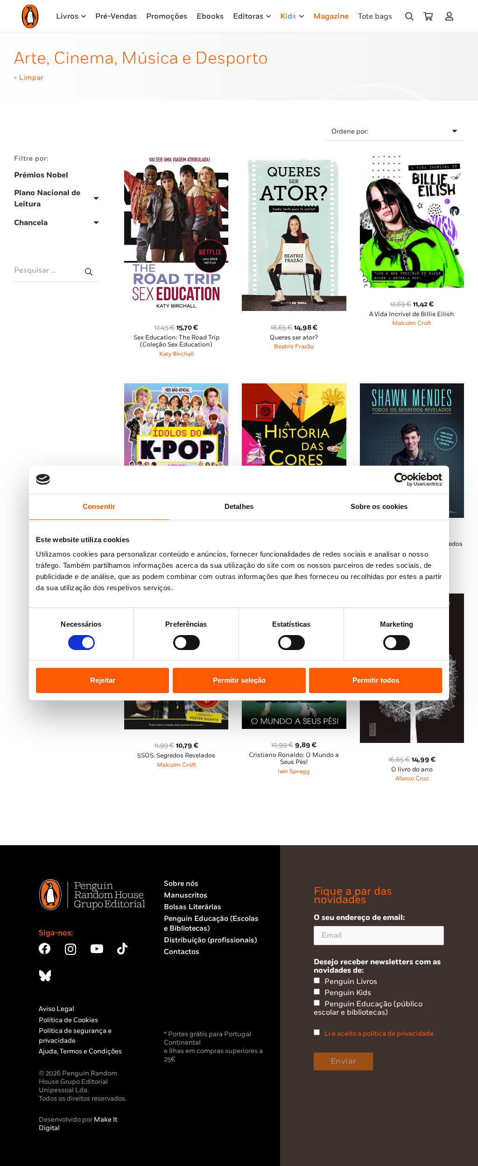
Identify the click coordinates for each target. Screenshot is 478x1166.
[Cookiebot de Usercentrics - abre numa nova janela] (401, 480)
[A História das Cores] (294, 389)
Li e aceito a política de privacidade (379, 1034)
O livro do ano (412, 769)
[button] (409, 16)
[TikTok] (122, 948)
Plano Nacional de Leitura (47, 198)
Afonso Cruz (412, 778)
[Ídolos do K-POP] (176, 389)
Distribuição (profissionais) (210, 940)
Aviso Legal (56, 1009)
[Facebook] (44, 948)
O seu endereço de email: (359, 917)
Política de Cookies (68, 1020)
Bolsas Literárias (192, 907)
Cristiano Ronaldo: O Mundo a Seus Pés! (294, 758)
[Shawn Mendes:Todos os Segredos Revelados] (412, 389)
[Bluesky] (45, 976)
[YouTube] (96, 948)
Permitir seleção (239, 680)
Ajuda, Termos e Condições (80, 1051)
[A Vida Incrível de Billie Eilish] (412, 158)
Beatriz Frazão (294, 346)
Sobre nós (181, 883)
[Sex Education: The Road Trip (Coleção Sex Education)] (176, 158)
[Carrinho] (428, 16)
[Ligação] (451, 16)
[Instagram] (70, 949)
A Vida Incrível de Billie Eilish (411, 314)
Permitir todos (375, 680)
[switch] (186, 642)
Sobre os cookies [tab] (379, 506)
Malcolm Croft (411, 323)
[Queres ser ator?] (294, 158)
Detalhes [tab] (239, 506)
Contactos (181, 951)
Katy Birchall (176, 354)
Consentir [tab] (99, 506)
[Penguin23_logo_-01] (30, 16)
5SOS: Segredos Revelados (176, 755)
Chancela (31, 222)
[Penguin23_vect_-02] (192, 1003)
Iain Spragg (294, 771)
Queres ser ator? (294, 337)
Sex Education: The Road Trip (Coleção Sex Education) (176, 341)
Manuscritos (185, 895)
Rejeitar (102, 680)
